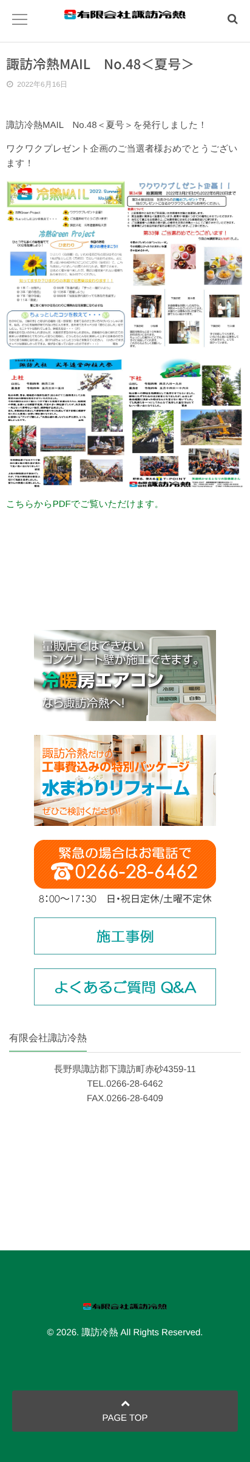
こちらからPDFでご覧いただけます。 (85, 504)
